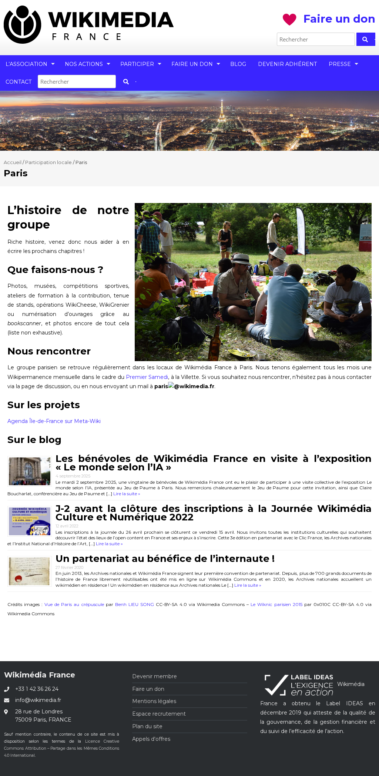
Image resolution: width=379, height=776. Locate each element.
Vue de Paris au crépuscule (74, 604)
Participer (137, 64)
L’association (26, 64)
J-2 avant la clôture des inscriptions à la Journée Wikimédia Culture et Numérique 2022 (214, 513)
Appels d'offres (151, 739)
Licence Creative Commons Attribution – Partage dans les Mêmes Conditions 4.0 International (61, 748)
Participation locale (48, 162)
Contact (18, 82)
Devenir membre (154, 676)
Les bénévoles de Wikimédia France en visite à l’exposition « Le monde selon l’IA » (214, 463)
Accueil (12, 162)
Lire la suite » (126, 493)
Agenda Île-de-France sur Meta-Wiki (54, 421)
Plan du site (147, 726)
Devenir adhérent (287, 64)
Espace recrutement (159, 713)
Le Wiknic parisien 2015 (276, 604)
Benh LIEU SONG (134, 604)
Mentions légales (154, 701)
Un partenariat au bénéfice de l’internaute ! (165, 558)
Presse (340, 64)
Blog (238, 64)
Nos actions (84, 64)
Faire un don (192, 64)
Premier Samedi (147, 377)
